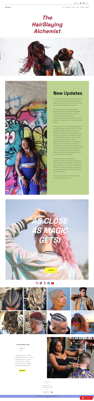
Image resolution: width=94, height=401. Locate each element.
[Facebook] (77, 3)
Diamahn (8, 7)
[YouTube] (80, 3)
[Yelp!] (44, 283)
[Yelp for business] (78, 3)
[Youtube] (52, 283)
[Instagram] (75, 3)
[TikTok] (40, 283)
